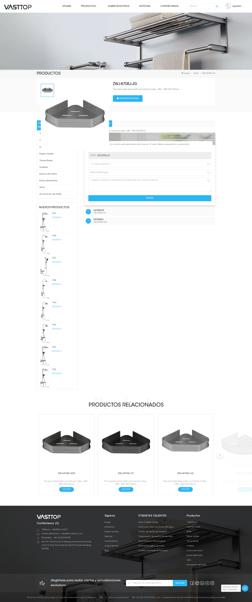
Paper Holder (46, 154)
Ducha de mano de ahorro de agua (156, 527)
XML (101, 598)
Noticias (144, 6)
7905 (54, 280)
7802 (54, 370)
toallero (43, 167)
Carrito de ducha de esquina (152, 532)
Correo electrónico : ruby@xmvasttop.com (62, 534)
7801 (54, 214)
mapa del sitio (112, 546)
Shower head (183, 598)
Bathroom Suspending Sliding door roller (207, 598)
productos (88, 6)
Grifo (42, 187)
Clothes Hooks (193, 527)
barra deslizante (48, 181)
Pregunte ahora (129, 98)
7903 (54, 303)
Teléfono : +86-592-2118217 (54, 530)
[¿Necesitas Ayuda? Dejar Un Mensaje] (245, 588)
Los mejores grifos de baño (151, 546)
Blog (107, 551)
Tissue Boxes (46, 161)
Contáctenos (169, 6)
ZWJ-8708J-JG (103, 155)
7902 (54, 325)
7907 (54, 258)
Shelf (189, 532)
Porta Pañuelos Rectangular (151, 541)
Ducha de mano (48, 174)
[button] (220, 455)
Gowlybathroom (169, 598)
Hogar (66, 6)
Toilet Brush (192, 522)
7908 (54, 236)
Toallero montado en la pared (153, 551)
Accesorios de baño (50, 194)
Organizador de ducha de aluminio (155, 537)
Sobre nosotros (118, 6)
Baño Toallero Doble (148, 522)
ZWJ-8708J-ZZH (66, 473)
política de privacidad (118, 598)
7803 (54, 347)
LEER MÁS (56, 218)
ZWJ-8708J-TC (126, 473)
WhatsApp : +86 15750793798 (55, 538)
